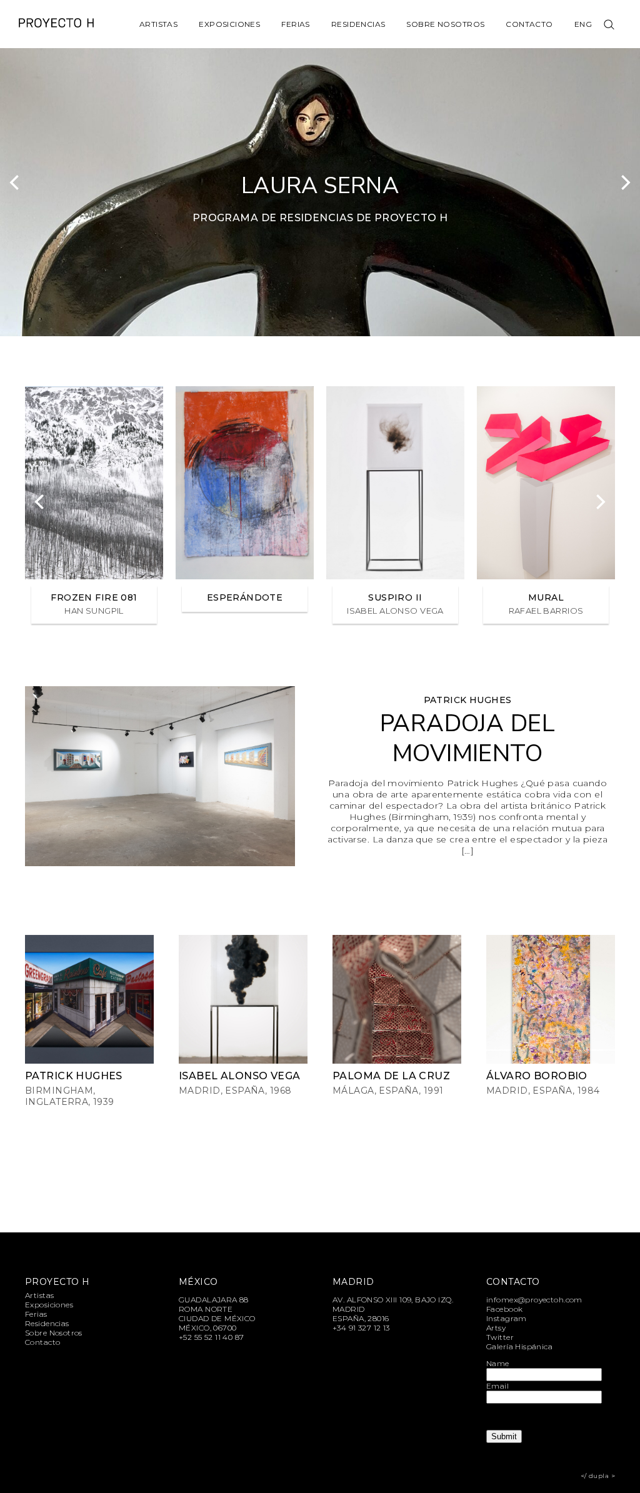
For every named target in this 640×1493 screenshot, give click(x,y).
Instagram (506, 1318)
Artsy (496, 1327)
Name (497, 1363)
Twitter (500, 1337)
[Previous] (15, 182)
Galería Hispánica (519, 1346)
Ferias (295, 24)
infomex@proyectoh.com (534, 1299)
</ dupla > (598, 1476)
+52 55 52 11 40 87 (211, 1337)
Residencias (358, 24)
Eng (583, 24)
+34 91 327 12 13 (361, 1327)
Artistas (158, 24)
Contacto (529, 24)
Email (497, 1386)
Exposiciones (229, 24)
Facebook (504, 1309)
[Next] (624, 182)
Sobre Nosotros (445, 24)
